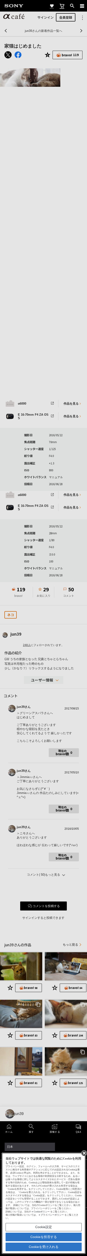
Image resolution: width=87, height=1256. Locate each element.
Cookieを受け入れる (43, 1247)
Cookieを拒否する (43, 1237)
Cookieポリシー (42, 1211)
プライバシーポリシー (52, 1215)
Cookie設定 (43, 1227)
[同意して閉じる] (83, 1152)
